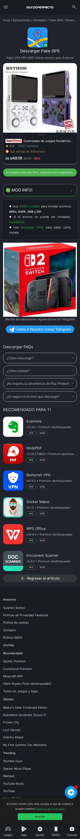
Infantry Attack (13, 737)
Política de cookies (16, 622)
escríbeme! (16, 222)
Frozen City (11, 722)
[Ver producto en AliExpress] (40, 113)
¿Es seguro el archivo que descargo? (33, 396)
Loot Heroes (11, 730)
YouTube (9, 791)
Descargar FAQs (32, 227)
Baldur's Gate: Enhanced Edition (25, 707)
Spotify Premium (14, 661)
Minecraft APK (13, 676)
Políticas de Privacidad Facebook (25, 615)
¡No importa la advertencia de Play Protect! (38, 383)
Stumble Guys (12, 761)
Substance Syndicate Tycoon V (24, 715)
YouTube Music (13, 783)
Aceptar (40, 816)
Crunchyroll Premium (17, 669)
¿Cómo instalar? (18, 371)
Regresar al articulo (40, 578)
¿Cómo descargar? (20, 358)
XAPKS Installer (29, 206)
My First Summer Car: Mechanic (25, 745)
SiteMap (8, 645)
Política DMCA (12, 637)
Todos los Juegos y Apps (20, 691)
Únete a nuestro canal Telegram (42, 329)
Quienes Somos (14, 608)
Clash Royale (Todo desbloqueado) (27, 683)
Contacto (9, 630)
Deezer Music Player (17, 768)
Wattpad (8, 776)
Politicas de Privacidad (50, 808)
